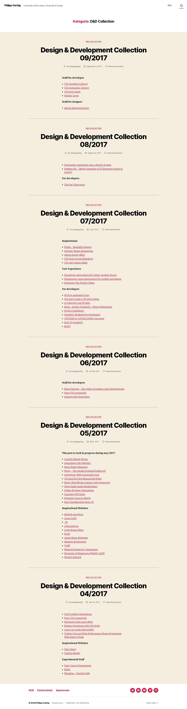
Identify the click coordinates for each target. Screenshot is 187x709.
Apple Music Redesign (76, 537)
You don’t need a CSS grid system (81, 299)
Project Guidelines (74, 310)
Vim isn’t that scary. (74, 184)
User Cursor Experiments (77, 665)
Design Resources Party (76, 108)
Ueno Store (70, 649)
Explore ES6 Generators (77, 396)
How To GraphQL (73, 322)
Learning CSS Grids (74, 494)
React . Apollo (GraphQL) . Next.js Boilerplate (88, 307)
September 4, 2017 (94, 66)
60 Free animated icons (76, 295)
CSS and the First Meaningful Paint (83, 478)
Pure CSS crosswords (75, 392)
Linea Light (70, 518)
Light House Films (74, 530)
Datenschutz (45, 690)
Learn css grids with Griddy (79, 629)
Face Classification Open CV (79, 502)
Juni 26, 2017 (94, 371)
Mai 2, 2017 (94, 442)
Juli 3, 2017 (94, 229)
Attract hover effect (74, 255)
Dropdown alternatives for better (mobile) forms (90, 275)
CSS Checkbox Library (76, 84)
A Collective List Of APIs (77, 303)
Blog (170, 5)
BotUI (67, 326)
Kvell (67, 534)
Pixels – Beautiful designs (77, 247)
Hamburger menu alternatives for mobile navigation (92, 279)
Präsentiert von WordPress (77, 703)
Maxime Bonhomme (75, 541)
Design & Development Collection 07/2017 (94, 217)
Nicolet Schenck (72, 557)
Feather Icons (71, 95)
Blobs (67, 669)
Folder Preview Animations (79, 490)
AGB (31, 690)
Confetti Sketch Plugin (76, 459)
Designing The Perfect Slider (79, 283)
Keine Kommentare (115, 66)
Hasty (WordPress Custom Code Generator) (87, 482)
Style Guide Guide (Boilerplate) (80, 486)
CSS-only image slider (76, 262)
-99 (66, 522)
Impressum (62, 690)
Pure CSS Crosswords (75, 618)
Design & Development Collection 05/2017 (94, 429)
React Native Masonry (76, 467)
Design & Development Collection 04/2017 (94, 590)
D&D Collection (93, 42)
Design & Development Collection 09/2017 (94, 54)
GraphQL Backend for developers (82, 314)
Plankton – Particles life (77, 673)
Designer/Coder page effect (78, 622)
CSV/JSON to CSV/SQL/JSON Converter (84, 318)
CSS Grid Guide (72, 91)
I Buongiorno (71, 526)
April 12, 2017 (94, 602)
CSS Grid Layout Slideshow (78, 258)
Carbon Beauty (72, 653)
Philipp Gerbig (12, 5)
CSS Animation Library (76, 87)
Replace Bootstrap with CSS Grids (82, 625)
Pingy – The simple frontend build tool (85, 471)
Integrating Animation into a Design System (87, 165)
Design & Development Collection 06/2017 (94, 359)
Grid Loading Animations (78, 614)
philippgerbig (75, 66)
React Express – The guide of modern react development (94, 389)
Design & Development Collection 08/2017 (94, 140)
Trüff (67, 545)
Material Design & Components (81, 549)
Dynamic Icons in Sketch (77, 498)
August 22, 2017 (94, 153)
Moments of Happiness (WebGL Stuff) (84, 553)
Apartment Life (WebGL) (77, 463)
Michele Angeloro (73, 514)
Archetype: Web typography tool (81, 474)
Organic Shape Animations (78, 251)
